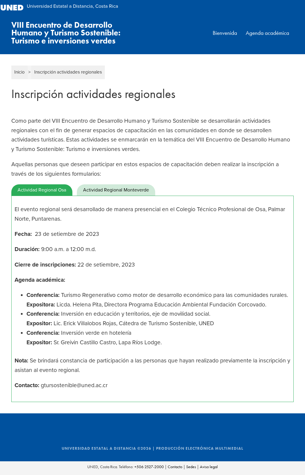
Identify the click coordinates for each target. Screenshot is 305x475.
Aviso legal (209, 466)
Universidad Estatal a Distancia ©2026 (106, 448)
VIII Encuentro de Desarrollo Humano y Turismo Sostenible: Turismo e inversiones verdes (66, 33)
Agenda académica (267, 33)
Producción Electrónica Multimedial (199, 448)
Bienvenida (225, 33)
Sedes (191, 466)
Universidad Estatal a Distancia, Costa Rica (72, 6)
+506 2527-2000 (149, 466)
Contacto (175, 466)
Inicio (19, 72)
